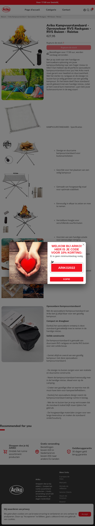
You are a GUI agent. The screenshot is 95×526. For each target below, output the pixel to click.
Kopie (66, 279)
